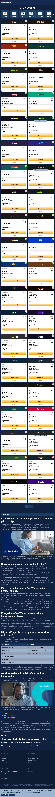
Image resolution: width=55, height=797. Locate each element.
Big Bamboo (31, 765)
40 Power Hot (31, 762)
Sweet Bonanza (32, 756)
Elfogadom (4, 794)
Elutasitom (12, 794)
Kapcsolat (30, 771)
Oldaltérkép (4, 773)
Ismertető (14, 41)
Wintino (3, 765)
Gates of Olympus (33, 758)
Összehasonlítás (5, 778)
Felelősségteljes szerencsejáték (9, 776)
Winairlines (4, 756)
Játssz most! (14, 38)
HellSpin (3, 758)
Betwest (3, 760)
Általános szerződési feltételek (9, 771)
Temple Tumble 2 (32, 760)
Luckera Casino (5, 762)
